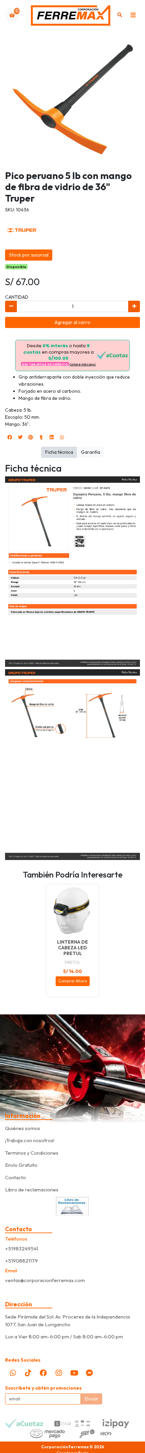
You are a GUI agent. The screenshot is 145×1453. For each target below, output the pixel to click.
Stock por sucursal (29, 255)
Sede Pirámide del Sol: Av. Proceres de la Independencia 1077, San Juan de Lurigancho (67, 1320)
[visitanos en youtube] (74, 1373)
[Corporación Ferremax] (70, 15)
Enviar (91, 1399)
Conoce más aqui (82, 364)
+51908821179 (21, 1260)
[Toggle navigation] (133, 15)
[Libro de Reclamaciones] (72, 1206)
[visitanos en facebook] (43, 1373)
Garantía (90, 452)
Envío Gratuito (21, 1165)
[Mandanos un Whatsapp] (13, 1373)
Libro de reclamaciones (31, 1189)
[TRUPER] (22, 230)
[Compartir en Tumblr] (41, 437)
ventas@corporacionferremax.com (45, 1280)
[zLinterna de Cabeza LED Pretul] (72, 910)
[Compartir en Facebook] (9, 437)
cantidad (16, 297)
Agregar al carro (72, 322)
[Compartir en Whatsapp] (62, 437)
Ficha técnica (59, 452)
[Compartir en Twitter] (20, 437)
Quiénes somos (22, 1128)
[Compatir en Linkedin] (51, 437)
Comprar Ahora (72, 981)
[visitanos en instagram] (59, 1373)
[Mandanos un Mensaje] (89, 1373)
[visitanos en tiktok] (28, 1373)
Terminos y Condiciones (31, 1153)
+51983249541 (21, 1248)
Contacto (15, 1177)
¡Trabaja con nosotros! (29, 1140)
